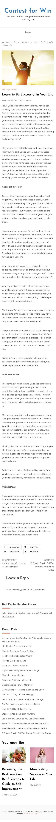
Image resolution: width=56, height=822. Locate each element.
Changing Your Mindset (13, 675)
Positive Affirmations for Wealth (17, 656)
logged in (22, 589)
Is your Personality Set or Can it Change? (21, 670)
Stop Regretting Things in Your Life (18, 714)
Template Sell (32, 814)
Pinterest (14, 552)
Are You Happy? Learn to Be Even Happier (13, 565)
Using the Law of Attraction (15, 665)
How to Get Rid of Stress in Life (16, 709)
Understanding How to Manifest (17, 685)
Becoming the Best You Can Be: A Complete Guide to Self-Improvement (13, 779)
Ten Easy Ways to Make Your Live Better (21, 704)
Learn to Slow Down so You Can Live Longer (23, 718)
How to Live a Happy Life (14, 660)
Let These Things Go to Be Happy (17, 694)
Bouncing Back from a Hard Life (17, 680)
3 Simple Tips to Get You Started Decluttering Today (42, 566)
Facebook (14, 547)
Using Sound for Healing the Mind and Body (23, 689)
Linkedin (34, 552)
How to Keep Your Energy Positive (18, 651)
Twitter (34, 547)
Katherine (27, 100)
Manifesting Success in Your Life (17, 646)
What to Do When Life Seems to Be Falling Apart (25, 723)
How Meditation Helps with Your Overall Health (24, 728)
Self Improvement (10, 89)
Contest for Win (28, 11)
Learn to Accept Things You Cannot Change (22, 699)
